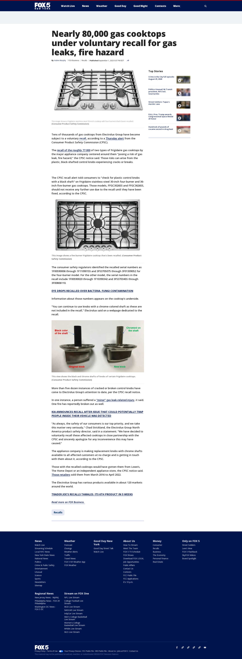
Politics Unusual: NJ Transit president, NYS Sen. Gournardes (160, 91)
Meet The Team (130, 548)
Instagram (182, 647)
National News (41, 558)
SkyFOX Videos (189, 555)
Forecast (68, 545)
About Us (129, 541)
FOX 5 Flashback (189, 551)
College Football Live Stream (73, 602)
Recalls (84, 60)
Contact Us (128, 568)
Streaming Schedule (44, 548)
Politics (38, 561)
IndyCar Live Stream (73, 613)
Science (38, 575)
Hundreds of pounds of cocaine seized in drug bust (160, 128)
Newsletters (40, 582)
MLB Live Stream (72, 606)
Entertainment (41, 568)
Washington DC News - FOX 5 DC (45, 608)
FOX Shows (128, 555)
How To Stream (130, 545)
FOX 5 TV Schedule (131, 551)
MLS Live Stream (72, 632)
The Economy (159, 555)
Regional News (44, 593)
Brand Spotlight (189, 558)
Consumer (157, 545)
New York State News (45, 555)
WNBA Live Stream (73, 628)
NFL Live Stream (71, 597)
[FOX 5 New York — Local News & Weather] (44, 6)
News (38, 541)
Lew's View (187, 548)
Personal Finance (160, 558)
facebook (177, 647)
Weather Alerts (71, 551)
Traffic (67, 555)
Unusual (38, 572)
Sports (38, 578)
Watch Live (40, 545)
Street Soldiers (188, 545)
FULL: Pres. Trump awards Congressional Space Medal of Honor (160, 116)
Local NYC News (42, 551)
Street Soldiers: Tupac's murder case (159, 103)
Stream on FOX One (76, 593)
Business (157, 551)
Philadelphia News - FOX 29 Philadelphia (47, 602)
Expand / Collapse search (205, 6)
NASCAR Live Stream (73, 610)
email (205, 647)
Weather (69, 541)
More (176, 6)
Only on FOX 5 (191, 541)
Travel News (70, 558)
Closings (68, 548)
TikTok (188, 647)
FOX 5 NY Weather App (74, 561)
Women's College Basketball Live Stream (74, 624)
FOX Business (73, 60)
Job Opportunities (131, 561)
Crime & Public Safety (44, 565)
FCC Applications (130, 578)
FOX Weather (70, 565)
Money (157, 541)
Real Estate (158, 561)
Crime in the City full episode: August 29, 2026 (161, 77)
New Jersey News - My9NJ (47, 597)
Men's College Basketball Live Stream (75, 618)
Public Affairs (129, 565)
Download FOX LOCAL (133, 558)
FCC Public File (129, 575)
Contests (127, 572)
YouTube (194, 647)
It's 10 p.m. (128, 582)
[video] (183, 80)
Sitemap (38, 585)
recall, (83, 138)
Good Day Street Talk (103, 548)
